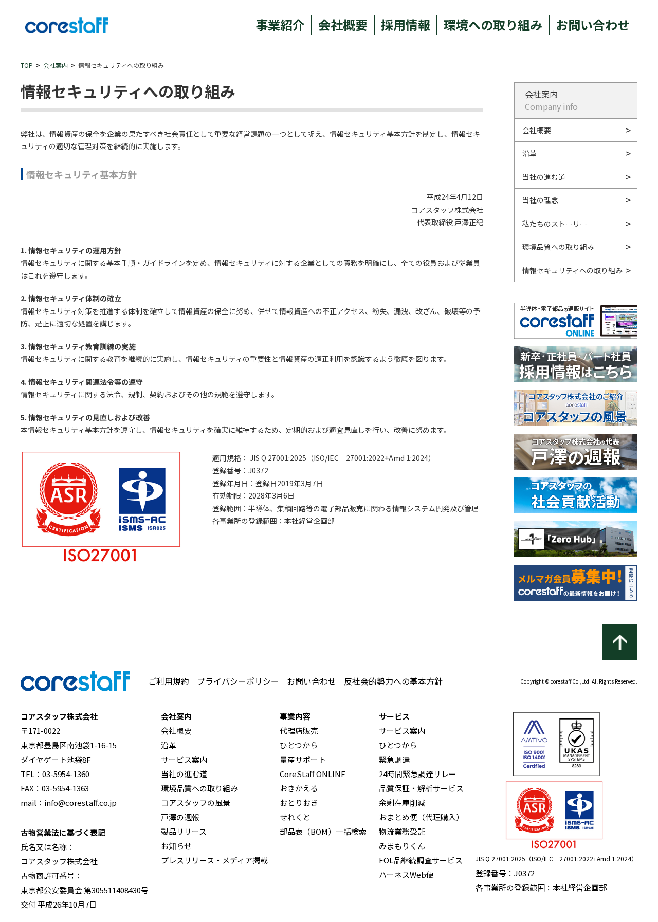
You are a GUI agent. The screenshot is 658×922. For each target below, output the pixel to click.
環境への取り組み (493, 24)
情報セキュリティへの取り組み (572, 270)
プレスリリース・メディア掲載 (214, 860)
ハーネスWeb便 (406, 874)
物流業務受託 (402, 831)
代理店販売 (299, 730)
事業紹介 (280, 24)
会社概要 (343, 24)
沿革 (529, 153)
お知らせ (176, 845)
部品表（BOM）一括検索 (323, 831)
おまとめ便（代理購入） (421, 817)
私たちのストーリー (554, 223)
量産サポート (303, 759)
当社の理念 (540, 200)
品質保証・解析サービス (421, 788)
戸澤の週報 (180, 817)
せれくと (295, 817)
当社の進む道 (543, 177)
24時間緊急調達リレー (417, 773)
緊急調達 (394, 759)
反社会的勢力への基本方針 (393, 681)
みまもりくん (402, 845)
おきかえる (299, 788)
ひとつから (299, 745)
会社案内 (55, 65)
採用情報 (405, 24)
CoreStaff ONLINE (312, 773)
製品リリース (184, 831)
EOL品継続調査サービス (421, 860)
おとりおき (299, 802)
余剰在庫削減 (402, 802)
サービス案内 (184, 759)
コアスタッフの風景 (195, 802)
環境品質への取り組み (558, 247)
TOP (27, 65)
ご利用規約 (168, 681)
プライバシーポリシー (238, 681)
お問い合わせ (593, 24)
